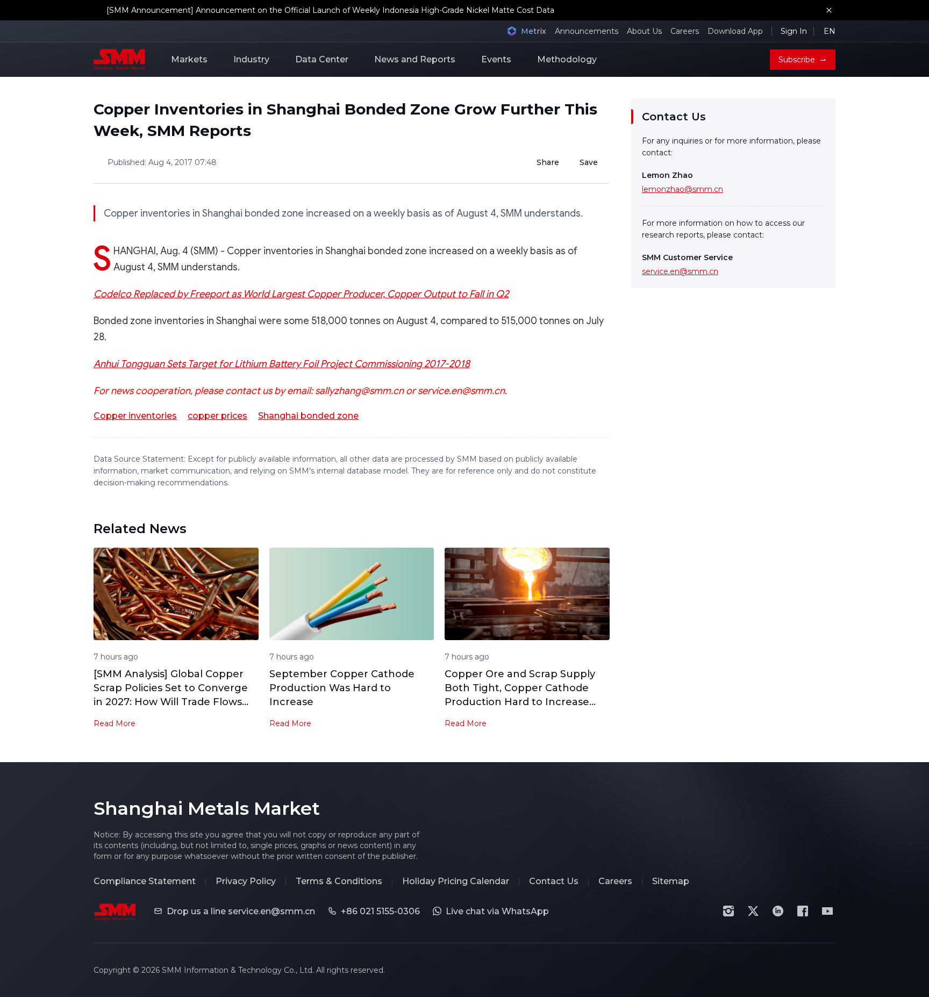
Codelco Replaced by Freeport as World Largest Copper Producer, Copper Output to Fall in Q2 (301, 294)
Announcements (586, 31)
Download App (735, 31)
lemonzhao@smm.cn (682, 189)
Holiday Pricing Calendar (455, 881)
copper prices (217, 416)
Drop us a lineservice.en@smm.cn (241, 911)
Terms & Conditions (339, 881)
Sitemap (670, 881)
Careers (684, 31)
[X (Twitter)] (753, 911)
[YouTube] (827, 911)
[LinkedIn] (778, 911)
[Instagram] (728, 911)
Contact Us (553, 881)
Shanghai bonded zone (308, 416)
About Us (644, 31)
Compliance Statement (145, 881)
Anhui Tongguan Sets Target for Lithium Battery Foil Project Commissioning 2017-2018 (282, 364)
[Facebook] (803, 911)
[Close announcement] (829, 10)
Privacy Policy (246, 881)
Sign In (794, 31)
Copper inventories (135, 416)
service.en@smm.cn (680, 271)
